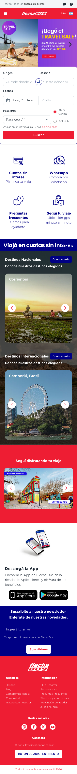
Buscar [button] (38, 135)
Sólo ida (64, 121)
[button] (7, 45)
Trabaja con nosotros (18, 702)
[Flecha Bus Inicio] (34, 13)
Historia (10, 685)
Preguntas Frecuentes (53, 693)
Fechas (8, 90)
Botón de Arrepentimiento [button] (38, 754)
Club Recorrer (48, 685)
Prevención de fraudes (53, 702)
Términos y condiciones (54, 698)
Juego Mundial (49, 706)
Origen (8, 73)
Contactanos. (50, 126)
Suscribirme (39, 649)
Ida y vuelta (62, 112)
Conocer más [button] (61, 259)
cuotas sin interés (34, 3)
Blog (8, 689)
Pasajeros (9, 110)
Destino (45, 73)
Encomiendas (48, 689)
